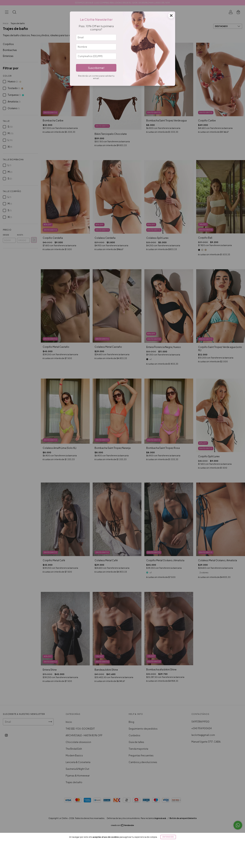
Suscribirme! (96, 68)
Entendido (168, 837)
